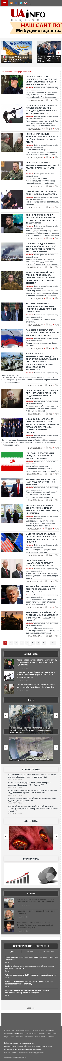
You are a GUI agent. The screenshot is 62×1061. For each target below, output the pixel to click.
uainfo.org (31, 1046)
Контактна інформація (20, 1052)
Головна (7, 1030)
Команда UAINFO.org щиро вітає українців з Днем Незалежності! (16, 59)
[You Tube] (25, 3)
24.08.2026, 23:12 (15, 795)
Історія (20, 1033)
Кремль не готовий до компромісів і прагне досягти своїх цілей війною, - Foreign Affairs (36, 686)
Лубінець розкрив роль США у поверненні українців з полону (31, 975)
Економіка (46, 1030)
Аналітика (28, 72)
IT (36, 1033)
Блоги (31, 893)
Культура (7, 1033)
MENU (4, 3)
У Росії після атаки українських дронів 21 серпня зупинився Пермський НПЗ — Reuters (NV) (29, 783)
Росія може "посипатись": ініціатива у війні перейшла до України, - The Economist (42, 332)
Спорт (49, 1033)
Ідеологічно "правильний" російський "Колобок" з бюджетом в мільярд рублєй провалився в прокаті (35, 925)
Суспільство (36, 1030)
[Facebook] (15, 3)
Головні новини (17, 1030)
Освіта (27, 1033)
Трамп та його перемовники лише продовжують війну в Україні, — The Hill (41, 589)
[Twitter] (20, 3)
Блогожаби (31, 821)
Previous (3, 52)
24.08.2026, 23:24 (15, 787)
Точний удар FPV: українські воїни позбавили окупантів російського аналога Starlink (29, 761)
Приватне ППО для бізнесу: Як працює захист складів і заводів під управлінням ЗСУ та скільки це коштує (37, 674)
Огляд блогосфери (16, 1037)
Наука (14, 1033)
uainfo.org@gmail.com (36, 1052)
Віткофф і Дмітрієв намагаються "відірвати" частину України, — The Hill (40, 563)
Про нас (7, 1052)
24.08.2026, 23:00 (15, 803)
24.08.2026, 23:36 (15, 780)
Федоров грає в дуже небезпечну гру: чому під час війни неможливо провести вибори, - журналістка (37, 662)
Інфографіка (31, 858)
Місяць (30, 952)
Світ (52, 1030)
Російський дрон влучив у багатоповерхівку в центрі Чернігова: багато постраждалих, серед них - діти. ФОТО (30, 730)
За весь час (48, 952)
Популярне (42, 946)
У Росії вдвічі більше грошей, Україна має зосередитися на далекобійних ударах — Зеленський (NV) (32, 791)
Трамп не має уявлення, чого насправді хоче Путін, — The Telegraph (41, 482)
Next (59, 52)
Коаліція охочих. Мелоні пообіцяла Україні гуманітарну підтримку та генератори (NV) (32, 799)
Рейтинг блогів (40, 1037)
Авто (32, 1033)
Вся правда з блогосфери (11, 72)
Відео (6, 1037)
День (13, 952)
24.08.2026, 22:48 (15, 813)
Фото (31, 700)
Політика (27, 1030)
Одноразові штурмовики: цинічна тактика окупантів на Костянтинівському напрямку (35, 900)
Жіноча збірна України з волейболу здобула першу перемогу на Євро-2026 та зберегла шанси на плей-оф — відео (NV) (33, 808)
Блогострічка (31, 769)
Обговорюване (22, 946)
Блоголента (29, 1037)
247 (53, 643)
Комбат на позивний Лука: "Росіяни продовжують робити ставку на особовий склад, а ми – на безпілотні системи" (41, 277)
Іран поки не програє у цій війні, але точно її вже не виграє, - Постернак (40, 455)
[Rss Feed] (11, 3)
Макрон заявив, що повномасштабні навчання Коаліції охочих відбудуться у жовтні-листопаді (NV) (32, 776)
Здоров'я (42, 1033)
